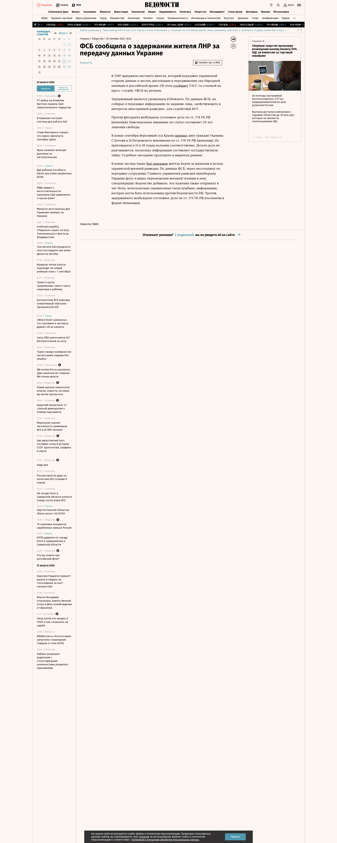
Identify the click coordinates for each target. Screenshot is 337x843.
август (63, 33)
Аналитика (134, 18)
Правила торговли (61, 18)
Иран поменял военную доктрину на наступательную (51, 154)
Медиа (152, 11)
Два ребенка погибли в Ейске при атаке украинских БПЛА (54, 173)
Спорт (255, 18)
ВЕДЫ (44, 18)
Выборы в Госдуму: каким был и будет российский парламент (277, 30)
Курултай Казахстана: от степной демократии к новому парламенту (52, 408)
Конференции (270, 18)
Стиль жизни (235, 11)
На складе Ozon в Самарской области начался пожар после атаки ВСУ (54, 497)
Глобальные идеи (58, 11)
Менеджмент (217, 11)
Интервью (251, 11)
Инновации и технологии (205, 18)
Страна (160, 18)
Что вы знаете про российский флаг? (48, 557)
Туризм (285, 18)
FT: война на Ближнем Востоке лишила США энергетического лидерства (54, 104)
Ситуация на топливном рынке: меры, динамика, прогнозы (204, 30)
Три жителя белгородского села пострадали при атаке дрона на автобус (54, 250)
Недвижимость (167, 11)
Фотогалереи (281, 11)
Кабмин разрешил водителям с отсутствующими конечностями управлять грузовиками (52, 661)
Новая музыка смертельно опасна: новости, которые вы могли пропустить (53, 391)
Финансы (105, 11)
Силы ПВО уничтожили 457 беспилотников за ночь (53, 339)
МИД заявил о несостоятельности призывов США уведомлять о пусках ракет (54, 193)
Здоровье (242, 18)
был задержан (157, 164)
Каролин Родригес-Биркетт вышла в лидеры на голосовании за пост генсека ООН (54, 581)
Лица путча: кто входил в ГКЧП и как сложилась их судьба (52, 622)
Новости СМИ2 (89, 224)
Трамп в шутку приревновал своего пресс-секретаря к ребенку (54, 286)
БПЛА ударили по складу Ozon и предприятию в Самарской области (52, 541)
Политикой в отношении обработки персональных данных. (165, 839)
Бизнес (76, 11)
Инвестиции (121, 11)
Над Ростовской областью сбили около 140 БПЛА (53, 511)
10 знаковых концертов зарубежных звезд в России (54, 526)
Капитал (148, 18)
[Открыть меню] (299, 5)
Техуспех (229, 18)
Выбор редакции (89, 30)
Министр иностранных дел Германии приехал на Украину (53, 212)
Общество (200, 11)
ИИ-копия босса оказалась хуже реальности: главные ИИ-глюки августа (53, 373)
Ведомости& (117, 18)
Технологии (138, 11)
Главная (85, 38)
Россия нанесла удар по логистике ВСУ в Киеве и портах (52, 479)
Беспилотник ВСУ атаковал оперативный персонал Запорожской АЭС (53, 303)
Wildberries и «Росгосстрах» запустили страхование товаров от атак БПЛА (54, 640)
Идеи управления (86, 18)
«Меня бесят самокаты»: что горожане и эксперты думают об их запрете (52, 323)
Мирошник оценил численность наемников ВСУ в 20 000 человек (52, 426)
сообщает (180, 86)
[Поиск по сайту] (278, 5)
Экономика (89, 11)
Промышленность (178, 18)
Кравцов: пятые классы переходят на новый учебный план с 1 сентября (53, 268)
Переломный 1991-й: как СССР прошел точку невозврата (135, 30)
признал (181, 135)
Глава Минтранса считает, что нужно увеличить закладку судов (53, 136)
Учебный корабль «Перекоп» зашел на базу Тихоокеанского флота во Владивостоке (53, 232)
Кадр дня (42, 464)
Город (103, 18)
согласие (144, 836)
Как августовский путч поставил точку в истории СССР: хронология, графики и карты (54, 446)
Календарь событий (43, 33)
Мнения (265, 11)
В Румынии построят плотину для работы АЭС (52, 120)
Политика (185, 11)
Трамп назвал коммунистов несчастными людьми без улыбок (54, 355)
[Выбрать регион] (271, 5)
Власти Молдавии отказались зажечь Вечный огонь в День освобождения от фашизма (54, 602)
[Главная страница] (162, 5)
